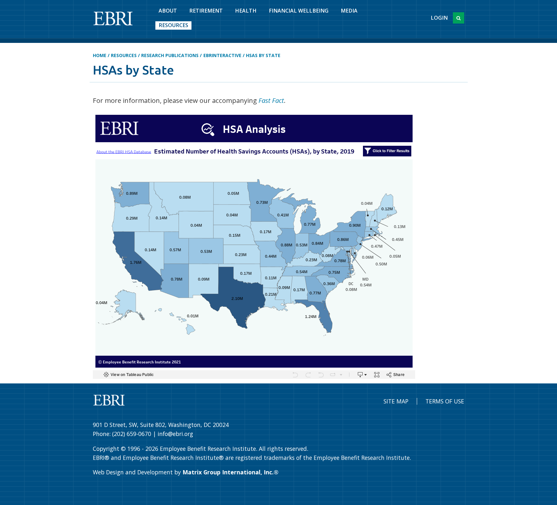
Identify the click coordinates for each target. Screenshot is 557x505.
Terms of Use (444, 401)
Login (439, 17)
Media (349, 10)
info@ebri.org (175, 434)
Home (99, 55)
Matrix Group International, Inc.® (230, 472)
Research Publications (170, 55)
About (168, 10)
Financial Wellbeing (298, 10)
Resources (173, 25)
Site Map (396, 401)
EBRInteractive (222, 55)
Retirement (206, 10)
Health (246, 10)
